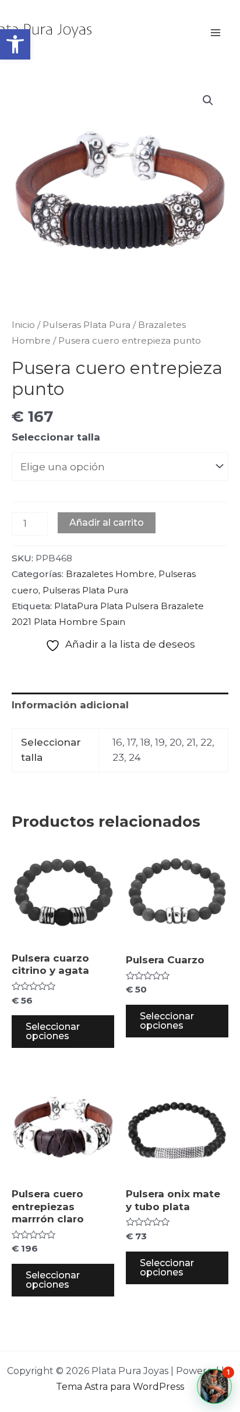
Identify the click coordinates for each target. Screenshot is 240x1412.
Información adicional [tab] (70, 705)
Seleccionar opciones (53, 1031)
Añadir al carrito (106, 522)
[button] (15, 44)
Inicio (23, 324)
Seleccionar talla (56, 437)
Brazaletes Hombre (110, 573)
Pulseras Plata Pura (86, 324)
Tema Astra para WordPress (120, 1386)
